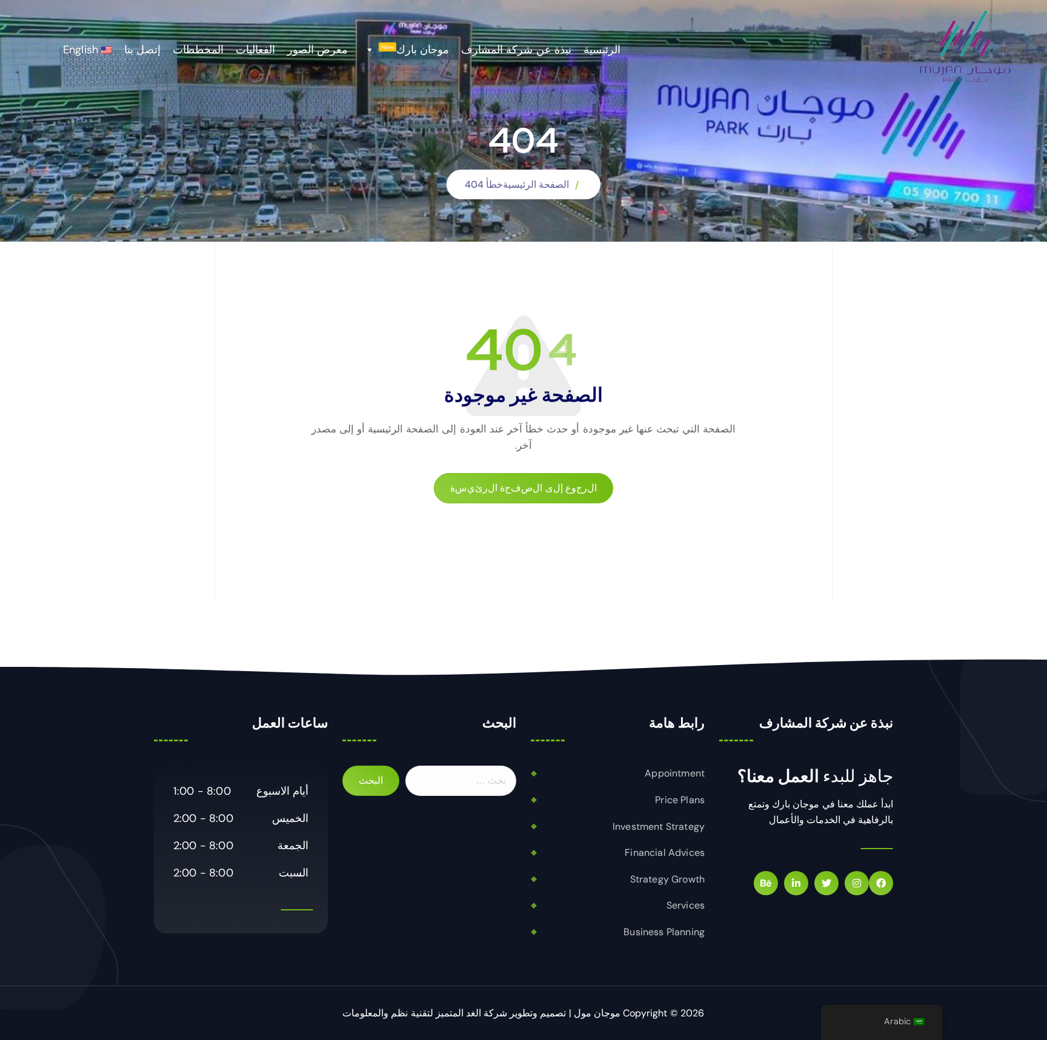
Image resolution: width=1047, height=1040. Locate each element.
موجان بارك (415, 49)
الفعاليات (255, 49)
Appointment (675, 773)
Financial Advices (665, 852)
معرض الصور (317, 49)
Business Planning (664, 932)
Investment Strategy (659, 826)
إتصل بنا (142, 49)
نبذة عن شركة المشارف (516, 49)
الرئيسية (601, 49)
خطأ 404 (484, 184)
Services (685, 905)
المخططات (198, 49)
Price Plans (680, 799)
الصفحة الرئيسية (536, 184)
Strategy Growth (667, 879)
